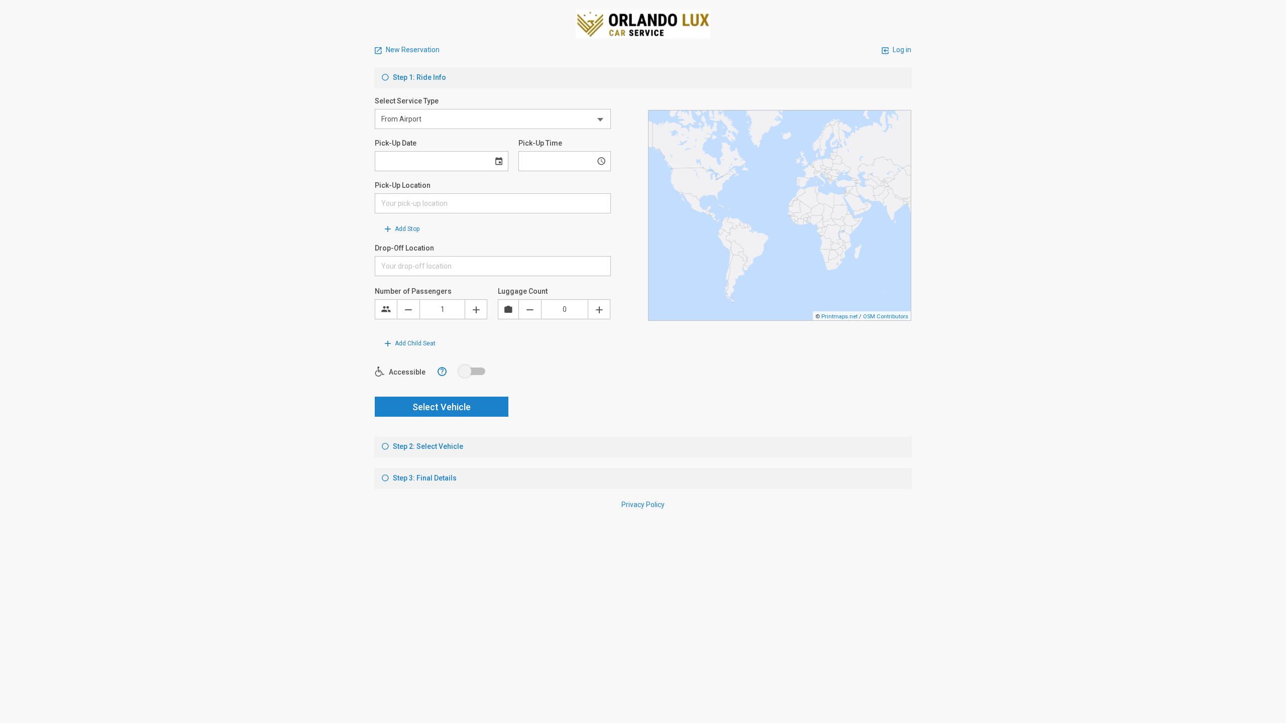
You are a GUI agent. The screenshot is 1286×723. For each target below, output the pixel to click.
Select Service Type (407, 101)
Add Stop (406, 228)
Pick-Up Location (403, 185)
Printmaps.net (839, 316)
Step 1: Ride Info (418, 77)
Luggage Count (523, 291)
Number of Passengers (413, 291)
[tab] (643, 77)
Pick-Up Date (395, 143)
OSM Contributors (885, 316)
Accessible (406, 372)
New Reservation (412, 50)
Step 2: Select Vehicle (427, 446)
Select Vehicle (441, 407)
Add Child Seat (414, 343)
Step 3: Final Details (424, 478)
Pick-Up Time (540, 143)
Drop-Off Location (404, 248)
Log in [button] (901, 50)
